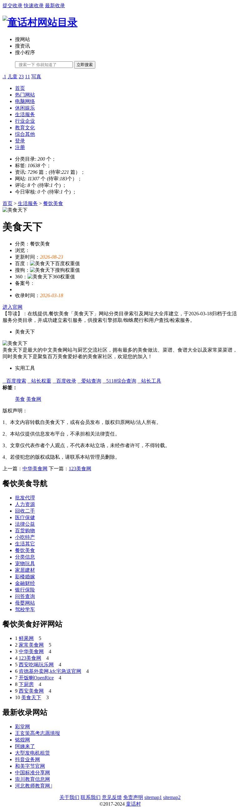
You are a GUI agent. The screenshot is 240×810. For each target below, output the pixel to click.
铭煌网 (22, 739)
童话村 (133, 804)
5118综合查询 (119, 381)
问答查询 (25, 596)
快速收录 (34, 5)
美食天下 (31, 697)
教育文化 (25, 127)
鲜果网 (26, 638)
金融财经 (25, 583)
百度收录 (64, 381)
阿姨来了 (25, 746)
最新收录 (55, 5)
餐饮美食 (53, 203)
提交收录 (12, 5)
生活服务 (25, 114)
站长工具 (149, 381)
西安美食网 (31, 691)
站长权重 (39, 381)
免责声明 (133, 797)
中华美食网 (35, 468)
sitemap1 (153, 797)
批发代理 (25, 497)
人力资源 (25, 504)
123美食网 (80, 468)
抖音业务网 (27, 759)
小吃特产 (25, 537)
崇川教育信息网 (32, 779)
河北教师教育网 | (33, 785)
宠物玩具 (25, 563)
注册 (20, 147)
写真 (36, 76)
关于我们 (69, 797)
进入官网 (12, 307)
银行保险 (25, 589)
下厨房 (26, 684)
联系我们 (91, 797)
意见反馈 (112, 797)
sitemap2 (172, 797)
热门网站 (25, 94)
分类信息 (25, 557)
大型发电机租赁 (32, 753)
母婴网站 (25, 603)
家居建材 (25, 570)
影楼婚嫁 (25, 576)
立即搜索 (85, 64)
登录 (20, 140)
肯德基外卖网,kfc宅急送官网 (50, 671)
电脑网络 (25, 101)
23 (21, 76)
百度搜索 (14, 381)
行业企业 (25, 121)
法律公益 (25, 524)
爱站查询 (89, 381)
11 (27, 76)
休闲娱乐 (25, 108)
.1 (4, 76)
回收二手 (25, 510)
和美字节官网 (30, 766)
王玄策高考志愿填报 (37, 733)
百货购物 (25, 530)
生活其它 (25, 543)
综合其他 (25, 134)
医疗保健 (25, 517)
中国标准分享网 (32, 772)
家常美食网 (31, 644)
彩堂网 (22, 726)
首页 (20, 88)
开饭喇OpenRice (36, 677)
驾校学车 (25, 609)
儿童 (13, 76)
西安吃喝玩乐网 (36, 664)
